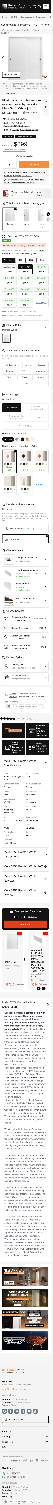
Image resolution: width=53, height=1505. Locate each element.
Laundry (40, 377)
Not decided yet (12, 365)
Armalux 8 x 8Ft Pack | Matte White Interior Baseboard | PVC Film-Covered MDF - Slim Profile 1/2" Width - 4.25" (38, 963)
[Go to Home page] (14, 6)
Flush (28, 835)
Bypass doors (41, 17)
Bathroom (10, 371)
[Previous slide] (48, 219)
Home (4, 17)
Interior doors (26, 17)
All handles (12, 407)
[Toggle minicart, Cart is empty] (34, 6)
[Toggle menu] (46, 6)
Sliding (7, 787)
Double (28, 776)
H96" (42, 260)
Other (25, 383)
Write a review (26, 156)
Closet (25, 377)
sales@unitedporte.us (16, 1477)
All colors (8, 439)
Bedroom (42, 365)
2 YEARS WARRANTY (13, 695)
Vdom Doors (39, 193)
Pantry (7, 843)
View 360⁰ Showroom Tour (14, 1389)
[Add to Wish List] (46, 101)
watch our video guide (25, 253)
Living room (39, 371)
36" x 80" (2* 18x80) (13, 820)
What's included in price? (14, 150)
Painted (29, 787)
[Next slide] (48, 214)
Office (13, 843)
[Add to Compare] (46, 107)
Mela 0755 (10, 962)
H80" (20, 260)
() (17, 156)
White (6, 828)
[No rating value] (8, 719)
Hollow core (30, 802)
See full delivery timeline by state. (19, 182)
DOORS (14, 17)
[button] (13, 730)
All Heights (8, 260)
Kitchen (28, 365)
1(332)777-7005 (13, 1473)
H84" (31, 260)
